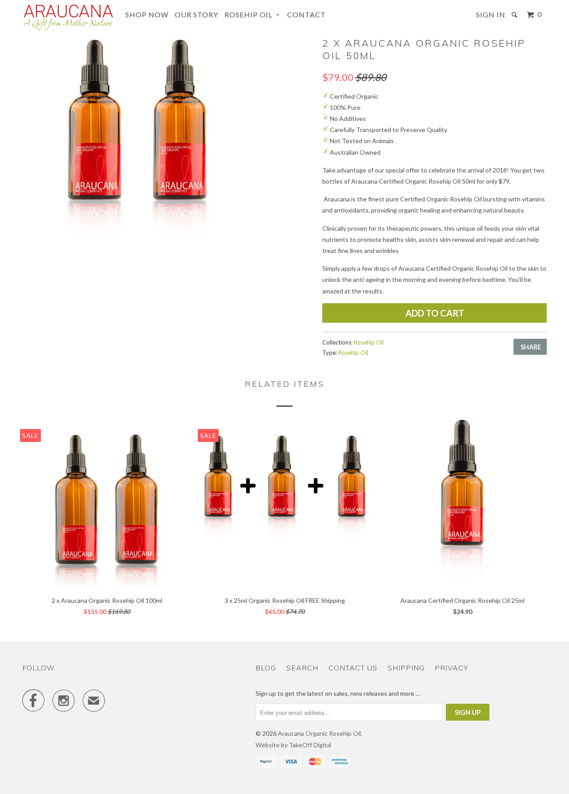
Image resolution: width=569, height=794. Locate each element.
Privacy (451, 667)
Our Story (196, 14)
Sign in (490, 14)
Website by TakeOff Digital (293, 745)
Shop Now (146, 14)
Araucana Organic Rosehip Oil (319, 733)
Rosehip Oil (250, 14)
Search (302, 667)
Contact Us (353, 667)
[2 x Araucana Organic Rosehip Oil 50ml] (135, 149)
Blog (266, 667)
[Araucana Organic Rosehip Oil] (67, 17)
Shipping (406, 667)
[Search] (515, 15)
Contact (306, 14)
